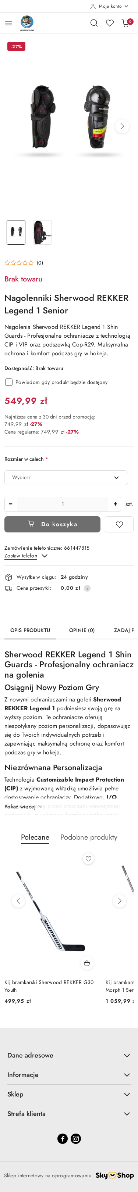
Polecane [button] (35, 837)
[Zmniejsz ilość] (10, 504)
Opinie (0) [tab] (82, 630)
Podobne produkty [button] (88, 837)
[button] (122, 126)
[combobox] (66, 477)
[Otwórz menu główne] (8, 23)
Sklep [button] (15, 1094)
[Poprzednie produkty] (18, 901)
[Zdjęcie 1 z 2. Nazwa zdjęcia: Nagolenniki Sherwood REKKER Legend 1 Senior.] (16, 232)
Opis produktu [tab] (30, 630)
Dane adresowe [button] (30, 1055)
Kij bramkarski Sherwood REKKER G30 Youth (49, 986)
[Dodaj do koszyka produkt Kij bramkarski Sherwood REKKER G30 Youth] (87, 963)
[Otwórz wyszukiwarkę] (94, 23)
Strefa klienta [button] (26, 1114)
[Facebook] (62, 1139)
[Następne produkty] (119, 901)
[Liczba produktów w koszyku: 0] (125, 23)
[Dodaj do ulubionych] (119, 524)
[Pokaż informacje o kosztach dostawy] (87, 588)
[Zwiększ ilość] (115, 504)
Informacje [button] (23, 1075)
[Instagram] (76, 1139)
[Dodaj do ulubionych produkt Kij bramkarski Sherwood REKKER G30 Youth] (88, 858)
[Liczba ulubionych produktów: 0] (110, 23)
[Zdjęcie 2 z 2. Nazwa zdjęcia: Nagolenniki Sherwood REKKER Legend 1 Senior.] (42, 232)
